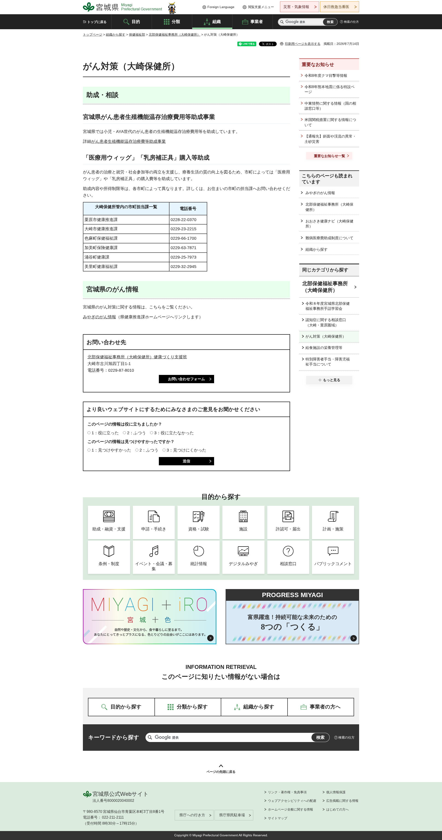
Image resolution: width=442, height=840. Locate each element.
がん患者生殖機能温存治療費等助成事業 (128, 141)
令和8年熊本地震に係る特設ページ (330, 89)
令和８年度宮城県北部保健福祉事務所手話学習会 (327, 306)
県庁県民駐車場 (232, 815)
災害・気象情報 (296, 7)
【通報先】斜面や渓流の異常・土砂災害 (330, 138)
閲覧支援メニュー (261, 7)
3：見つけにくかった (186, 450)
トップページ (92, 34)
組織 (216, 21)
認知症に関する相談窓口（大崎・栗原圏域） (325, 322)
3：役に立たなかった (174, 433)
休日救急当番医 (336, 7)
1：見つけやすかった (111, 450)
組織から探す (115, 34)
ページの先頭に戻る (221, 772)
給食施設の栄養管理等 (323, 348)
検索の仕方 (351, 21)
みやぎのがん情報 (99, 317)
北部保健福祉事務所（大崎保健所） (174, 34)
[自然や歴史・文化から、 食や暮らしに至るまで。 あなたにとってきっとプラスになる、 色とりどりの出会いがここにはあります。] (149, 632)
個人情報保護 (336, 792)
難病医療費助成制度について (329, 238)
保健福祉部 (137, 34)
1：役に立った (105, 433)
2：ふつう (136, 433)
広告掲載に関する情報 (342, 801)
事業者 (256, 21)
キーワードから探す (113, 737)
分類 (176, 21)
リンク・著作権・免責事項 (287, 792)
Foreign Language (220, 7)
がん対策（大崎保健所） (325, 336)
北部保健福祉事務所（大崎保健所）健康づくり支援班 (137, 357)
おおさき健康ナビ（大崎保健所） (329, 223)
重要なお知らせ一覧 (329, 156)
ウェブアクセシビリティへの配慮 (292, 801)
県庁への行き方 (192, 815)
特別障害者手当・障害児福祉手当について (327, 361)
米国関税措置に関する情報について (330, 122)
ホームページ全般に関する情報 (290, 809)
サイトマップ (277, 818)
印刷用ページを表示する (302, 44)
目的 (136, 21)
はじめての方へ (337, 809)
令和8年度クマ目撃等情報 (326, 76)
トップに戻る (97, 22)
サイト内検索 (282, 22)
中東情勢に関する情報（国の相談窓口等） (330, 105)
